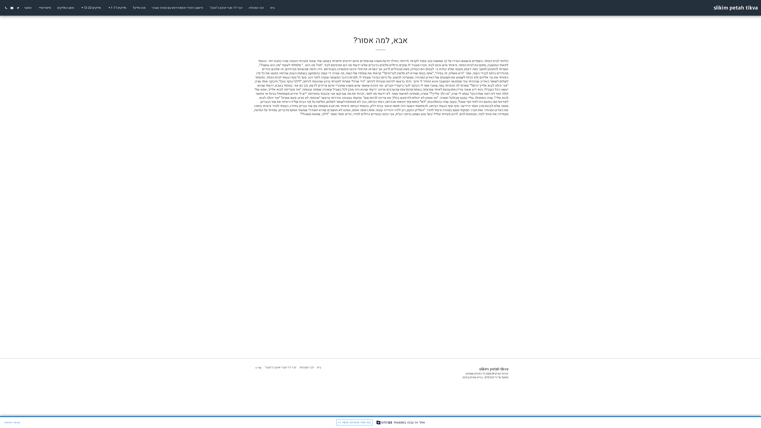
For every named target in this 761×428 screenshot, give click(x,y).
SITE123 (489, 377)
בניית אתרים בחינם (473, 377)
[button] (116, 8)
